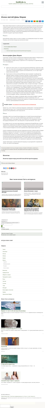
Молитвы (6, 48)
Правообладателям (5, 396)
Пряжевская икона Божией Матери (10, 191)
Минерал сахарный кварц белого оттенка (11, 328)
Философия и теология (8, 290)
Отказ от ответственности (29, 396)
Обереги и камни (6, 274)
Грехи (4, 249)
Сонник (4, 283)
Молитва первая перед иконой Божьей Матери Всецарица (19, 50)
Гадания (5, 261)
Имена (4, 256)
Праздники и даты (7, 277)
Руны (4, 279)
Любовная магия (6, 263)
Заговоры (5, 251)
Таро (4, 285)
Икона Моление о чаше (31, 191)
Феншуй (4, 287)
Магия (4, 260)
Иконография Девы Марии (10, 46)
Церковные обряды (7, 294)
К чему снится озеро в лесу (7, 364)
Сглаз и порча (6, 268)
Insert (12, 407)
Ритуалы (5, 265)
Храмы (4, 292)
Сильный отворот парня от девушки (10, 380)
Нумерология (6, 272)
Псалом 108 (4, 346)
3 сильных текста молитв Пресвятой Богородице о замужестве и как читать (31, 209)
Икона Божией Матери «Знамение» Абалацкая (8, 209)
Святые (4, 281)
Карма (4, 258)
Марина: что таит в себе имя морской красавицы (13, 310)
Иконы (26, 19)
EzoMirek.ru (21, 2)
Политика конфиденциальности (16, 396)
